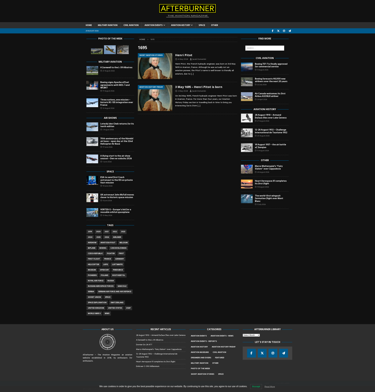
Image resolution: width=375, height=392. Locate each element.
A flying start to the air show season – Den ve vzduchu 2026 (116, 157)
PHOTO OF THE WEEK (200, 368)
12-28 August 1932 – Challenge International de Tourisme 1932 (271, 131)
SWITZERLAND (117, 302)
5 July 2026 (261, 204)
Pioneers (92, 275)
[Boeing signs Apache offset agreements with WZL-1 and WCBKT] (92, 85)
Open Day (104, 269)
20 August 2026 (263, 135)
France (107, 258)
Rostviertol (118, 275)
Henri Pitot (183, 55)
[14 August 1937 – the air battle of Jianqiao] (247, 147)
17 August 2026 (108, 91)
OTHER (214, 25)
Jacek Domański (199, 59)
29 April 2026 (262, 99)
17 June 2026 (107, 147)
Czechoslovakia (118, 248)
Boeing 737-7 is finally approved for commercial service (271, 65)
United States (115, 308)
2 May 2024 (183, 91)
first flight (94, 258)
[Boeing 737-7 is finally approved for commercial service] (247, 67)
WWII (107, 313)
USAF (128, 308)
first (121, 253)
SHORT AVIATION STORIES (202, 374)
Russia (111, 280)
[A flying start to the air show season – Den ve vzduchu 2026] (92, 159)
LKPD (105, 264)
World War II (94, 313)
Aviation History (265, 109)
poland (104, 275)
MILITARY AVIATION (107, 25)
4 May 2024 (183, 59)
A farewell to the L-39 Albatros (116, 67)
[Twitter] (278, 30)
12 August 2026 (108, 108)
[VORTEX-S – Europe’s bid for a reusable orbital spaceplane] (92, 212)
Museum (92, 269)
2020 (98, 231)
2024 (90, 237)
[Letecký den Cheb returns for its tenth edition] (92, 126)
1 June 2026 (107, 161)
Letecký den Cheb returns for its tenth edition (117, 125)
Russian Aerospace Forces (101, 286)
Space (110, 171)
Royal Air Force (95, 280)
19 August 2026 (263, 187)
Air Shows (110, 117)
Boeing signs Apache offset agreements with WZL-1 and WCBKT (115, 85)
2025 (98, 237)
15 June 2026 (107, 186)
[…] (192, 73)
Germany (119, 258)
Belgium (124, 242)
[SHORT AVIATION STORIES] (155, 66)
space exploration (97, 302)
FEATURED (219, 357)
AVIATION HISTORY (180, 25)
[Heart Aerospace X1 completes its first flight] (247, 184)
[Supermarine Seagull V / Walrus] (123, 49)
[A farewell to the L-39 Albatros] (92, 70)
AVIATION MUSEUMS (200, 352)
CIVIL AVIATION (131, 25)
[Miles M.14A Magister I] (110, 49)
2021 (107, 231)
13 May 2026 (107, 215)
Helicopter (93, 264)
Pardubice (118, 269)
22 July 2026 (261, 84)
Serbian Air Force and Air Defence (114, 291)
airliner (117, 237)
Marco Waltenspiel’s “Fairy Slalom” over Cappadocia (269, 167)
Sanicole (122, 286)
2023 (123, 231)
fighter (111, 253)
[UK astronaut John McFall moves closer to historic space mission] (92, 197)
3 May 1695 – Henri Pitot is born (198, 87)
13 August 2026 (263, 150)
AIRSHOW (92, 242)
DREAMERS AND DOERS (201, 357)
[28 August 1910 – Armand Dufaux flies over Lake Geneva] (247, 118)
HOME (89, 25)
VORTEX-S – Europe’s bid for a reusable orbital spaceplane (115, 211)
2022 (115, 231)
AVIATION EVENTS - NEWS (222, 335)
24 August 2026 (263, 172)
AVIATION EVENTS (154, 25)
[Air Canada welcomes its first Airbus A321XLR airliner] (247, 96)
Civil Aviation (265, 58)
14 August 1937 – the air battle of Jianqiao (270, 146)
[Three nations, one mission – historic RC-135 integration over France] (92, 102)
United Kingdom (96, 308)
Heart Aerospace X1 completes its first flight (271, 182)
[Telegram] (289, 30)
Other (265, 160)
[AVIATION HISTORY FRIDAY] (155, 98)
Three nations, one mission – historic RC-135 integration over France (116, 102)
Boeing (102, 248)
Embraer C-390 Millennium (147, 366)
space (107, 297)
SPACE (202, 25)
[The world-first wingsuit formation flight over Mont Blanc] (247, 198)
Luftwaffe (117, 264)
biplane (91, 248)
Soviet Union (94, 297)
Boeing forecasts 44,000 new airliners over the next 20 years (271, 80)
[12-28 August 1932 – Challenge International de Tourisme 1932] (247, 132)
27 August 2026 (109, 70)
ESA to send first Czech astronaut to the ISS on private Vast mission (116, 180)
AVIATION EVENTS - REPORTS (204, 341)
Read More (270, 386)
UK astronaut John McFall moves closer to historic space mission (117, 196)
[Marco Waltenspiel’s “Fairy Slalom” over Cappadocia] (247, 169)
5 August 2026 (262, 69)
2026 (107, 237)
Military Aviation (110, 61)
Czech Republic (95, 253)
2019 (90, 231)
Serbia (91, 291)
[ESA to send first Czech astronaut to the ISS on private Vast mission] (92, 180)
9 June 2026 (107, 200)
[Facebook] (272, 30)
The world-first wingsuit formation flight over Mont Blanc (269, 198)
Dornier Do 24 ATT (144, 344)
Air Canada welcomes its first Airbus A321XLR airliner (270, 95)
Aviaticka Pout (107, 242)
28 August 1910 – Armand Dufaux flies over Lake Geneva (271, 116)
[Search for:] (264, 48)
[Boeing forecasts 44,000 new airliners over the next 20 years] (247, 81)
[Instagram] (284, 30)
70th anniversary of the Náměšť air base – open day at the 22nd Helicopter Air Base (116, 141)
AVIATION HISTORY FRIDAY (224, 346)
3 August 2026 (108, 129)
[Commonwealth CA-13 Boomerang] (97, 51)
